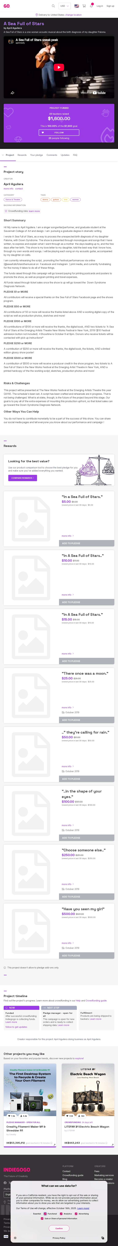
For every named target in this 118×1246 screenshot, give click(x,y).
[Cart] (84, 6)
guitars (56, 199)
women (75, 199)
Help (78, 1000)
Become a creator (103, 1179)
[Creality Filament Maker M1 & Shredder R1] (30, 1090)
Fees (96, 1171)
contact (19, 188)
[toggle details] (56, 1146)
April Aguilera (14, 28)
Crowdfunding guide (96, 1000)
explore (79, 1058)
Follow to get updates (16, 1027)
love (65, 199)
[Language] (77, 6)
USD (63, 6)
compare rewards (22, 478)
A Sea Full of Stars (24, 24)
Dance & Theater (13, 199)
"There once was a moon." (85, 673)
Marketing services (104, 1175)
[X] (9, 1183)
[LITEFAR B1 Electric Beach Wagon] (88, 1090)
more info (8, 188)
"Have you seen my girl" (83, 909)
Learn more (11, 1022)
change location (73, 14)
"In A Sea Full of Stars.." (83, 555)
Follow (59, 132)
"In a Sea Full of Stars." (82, 496)
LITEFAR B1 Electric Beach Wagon (87, 1126)
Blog (65, 1179)
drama (45, 199)
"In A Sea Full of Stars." (82, 614)
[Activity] (91, 6)
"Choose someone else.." (84, 850)
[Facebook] (5, 1183)
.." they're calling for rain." (85, 732)
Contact (66, 1171)
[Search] (53, 6)
